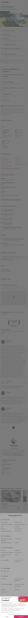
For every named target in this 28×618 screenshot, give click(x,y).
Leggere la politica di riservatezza (7, 612)
